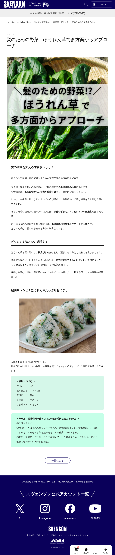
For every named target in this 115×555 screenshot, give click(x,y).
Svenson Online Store (21, 22)
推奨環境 (79, 482)
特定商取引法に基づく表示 (44, 482)
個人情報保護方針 (65, 482)
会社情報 (89, 482)
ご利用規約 (26, 482)
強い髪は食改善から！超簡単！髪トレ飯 (51, 22)
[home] (8, 22)
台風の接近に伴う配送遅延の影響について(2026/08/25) (57, 13)
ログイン (102, 4)
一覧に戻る (57, 460)
